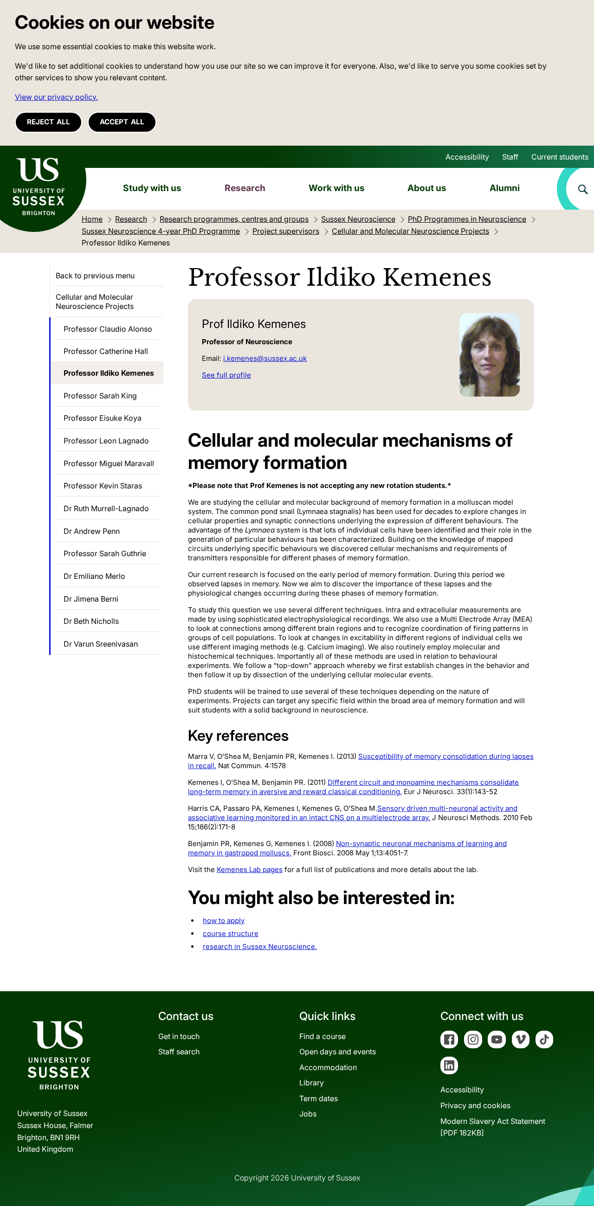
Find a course (322, 1036)
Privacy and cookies (475, 1105)
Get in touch (179, 1036)
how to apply (224, 920)
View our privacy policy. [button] (56, 97)
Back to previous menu (95, 275)
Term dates (318, 1098)
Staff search (179, 1051)
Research (245, 187)
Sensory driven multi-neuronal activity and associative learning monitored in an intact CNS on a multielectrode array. (352, 813)
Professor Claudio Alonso (108, 329)
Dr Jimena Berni (91, 598)
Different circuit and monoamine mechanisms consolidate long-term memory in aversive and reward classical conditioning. (353, 787)
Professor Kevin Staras (103, 485)
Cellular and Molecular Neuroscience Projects (95, 301)
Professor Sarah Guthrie (105, 553)
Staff (510, 156)
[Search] (575, 189)
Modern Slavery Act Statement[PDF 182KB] (492, 1127)
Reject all (48, 121)
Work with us (337, 187)
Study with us (152, 187)
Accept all (122, 121)
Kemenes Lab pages (250, 869)
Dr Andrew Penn (92, 531)
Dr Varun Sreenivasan (101, 643)
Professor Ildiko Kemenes (109, 373)
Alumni (505, 187)
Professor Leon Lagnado (106, 440)
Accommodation (328, 1067)
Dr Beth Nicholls (91, 621)
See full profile (226, 375)
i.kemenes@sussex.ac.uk (265, 358)
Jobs (307, 1113)
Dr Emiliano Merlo (94, 576)
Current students (559, 156)
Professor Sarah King (100, 395)
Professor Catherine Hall (106, 351)
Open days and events (337, 1051)
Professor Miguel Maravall (109, 463)
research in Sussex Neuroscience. (260, 946)
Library (311, 1082)
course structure (230, 933)
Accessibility (467, 156)
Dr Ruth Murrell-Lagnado (106, 508)
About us (426, 187)
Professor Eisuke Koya (103, 418)
